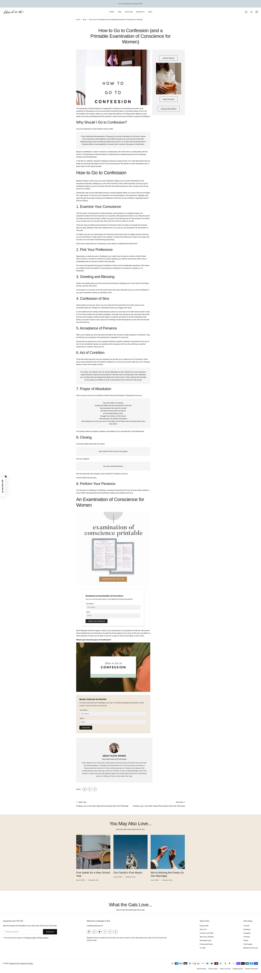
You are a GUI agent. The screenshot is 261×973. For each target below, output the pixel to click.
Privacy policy (213, 969)
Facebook (246, 929)
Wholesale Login (206, 940)
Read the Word (168, 99)
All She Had (123, 773)
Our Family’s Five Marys (127, 872)
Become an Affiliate (207, 937)
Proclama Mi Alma (206, 944)
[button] (2, 486)
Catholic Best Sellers (168, 109)
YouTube (246, 926)
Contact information (251, 969)
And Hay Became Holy (106, 773)
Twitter (245, 940)
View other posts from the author (114, 759)
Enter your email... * (12, 932)
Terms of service (225, 969)
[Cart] (256, 12)
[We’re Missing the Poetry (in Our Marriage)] (168, 852)
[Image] (168, 78)
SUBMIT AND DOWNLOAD (96, 621)
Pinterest (246, 937)
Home (78, 19)
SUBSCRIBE (86, 728)
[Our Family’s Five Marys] (130, 852)
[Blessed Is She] (14, 12)
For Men (203, 948)
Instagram (247, 933)
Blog (84, 19)
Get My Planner (168, 58)
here (130, 776)
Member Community (250, 948)
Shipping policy (238, 969)
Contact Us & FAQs (206, 933)
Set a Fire (93, 773)
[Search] (246, 12)
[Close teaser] (6, 476)
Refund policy (201, 969)
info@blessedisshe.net (95, 926)
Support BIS (204, 926)
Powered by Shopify (26, 963)
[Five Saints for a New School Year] (93, 852)
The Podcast (247, 944)
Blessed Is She (14, 963)
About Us (203, 929)
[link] (85, 789)
